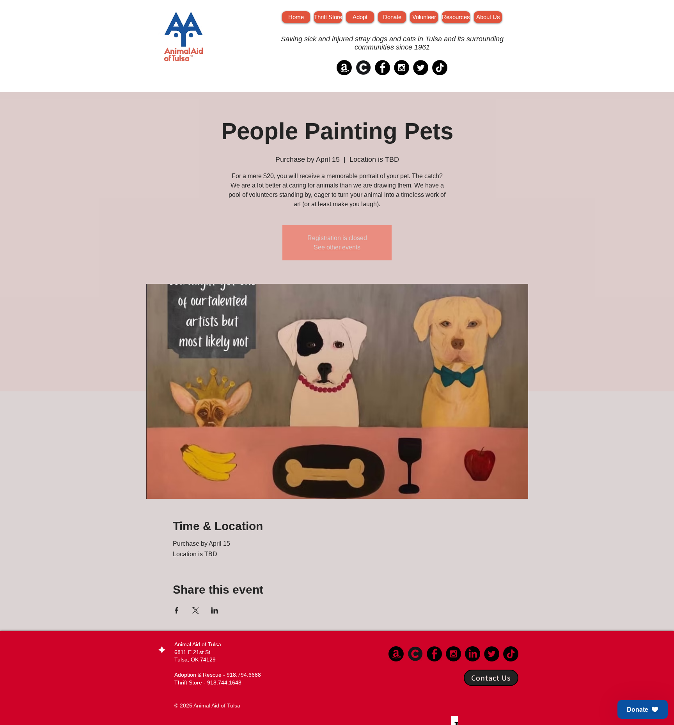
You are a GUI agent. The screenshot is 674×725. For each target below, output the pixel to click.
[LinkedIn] (472, 653)
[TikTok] (439, 67)
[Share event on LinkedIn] (214, 610)
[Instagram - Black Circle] (401, 67)
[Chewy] (363, 67)
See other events (337, 247)
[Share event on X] (195, 610)
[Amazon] (344, 67)
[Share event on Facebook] (176, 610)
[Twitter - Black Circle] (420, 67)
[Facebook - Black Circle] (382, 67)
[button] (642, 709)
